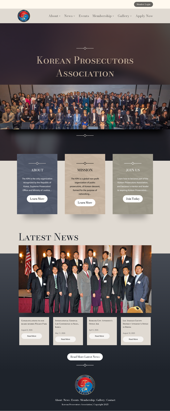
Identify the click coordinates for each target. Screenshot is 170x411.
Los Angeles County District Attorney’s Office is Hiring (135, 323)
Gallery (123, 16)
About (53, 16)
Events (84, 16)
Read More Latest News (85, 357)
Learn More (37, 199)
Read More (31, 336)
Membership (102, 16)
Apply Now (144, 16)
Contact (110, 400)
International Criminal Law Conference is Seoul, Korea (67, 323)
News (68, 16)
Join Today (133, 199)
